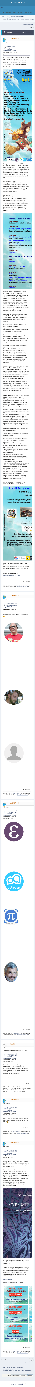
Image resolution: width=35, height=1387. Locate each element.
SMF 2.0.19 (4, 1383)
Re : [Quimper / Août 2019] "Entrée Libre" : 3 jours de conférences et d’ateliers (10, 606)
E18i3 (12, 1044)
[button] (2, 8)
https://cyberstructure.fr (9, 1279)
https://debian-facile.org (22, 586)
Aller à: (9, 1375)
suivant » (31, 24)
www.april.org (16, 585)
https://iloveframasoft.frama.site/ (11, 575)
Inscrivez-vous (26, 12)
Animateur (14, 38)
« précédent (26, 24)
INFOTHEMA (19, 2)
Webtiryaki (30, 1383)
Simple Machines (18, 1383)
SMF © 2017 (11, 1383)
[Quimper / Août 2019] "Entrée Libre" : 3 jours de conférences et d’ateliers (10, 48)
